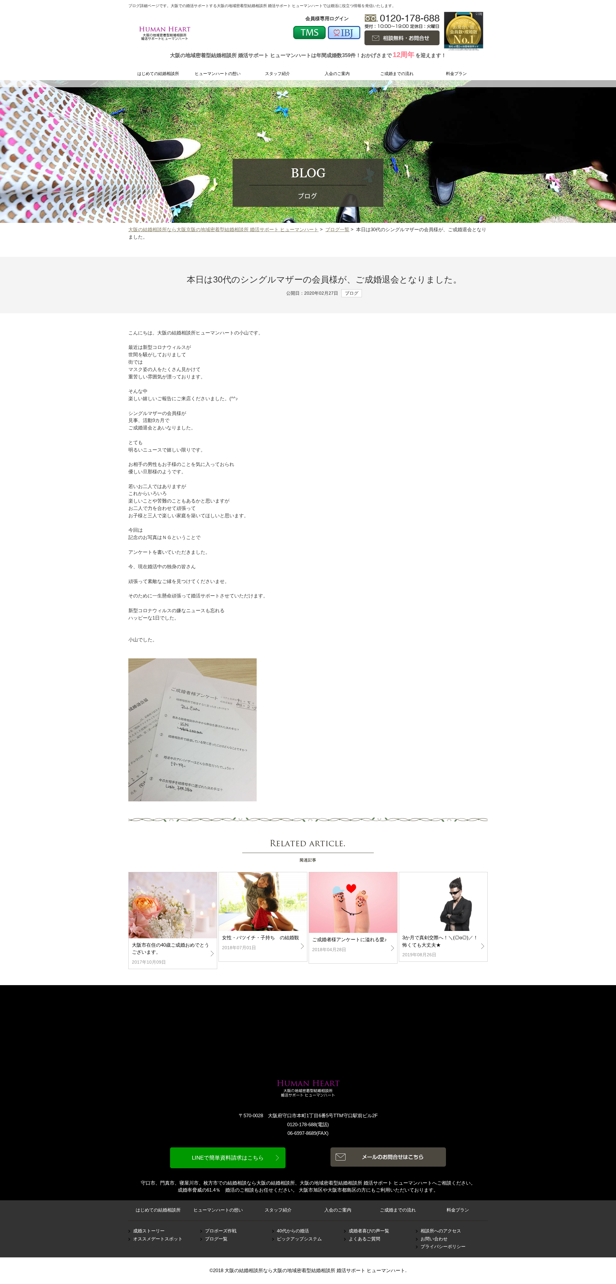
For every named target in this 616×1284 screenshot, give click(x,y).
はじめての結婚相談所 (158, 1210)
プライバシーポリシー (443, 1246)
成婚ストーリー (149, 1231)
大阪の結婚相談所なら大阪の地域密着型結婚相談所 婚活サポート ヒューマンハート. (315, 1270)
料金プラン (458, 1210)
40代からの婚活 (293, 1231)
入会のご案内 (337, 1210)
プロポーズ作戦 (220, 1231)
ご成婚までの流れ (398, 1210)
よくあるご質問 (364, 1239)
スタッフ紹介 (278, 1210)
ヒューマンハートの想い (218, 1210)
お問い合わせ (434, 1239)
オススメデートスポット (158, 1239)
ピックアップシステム (299, 1239)
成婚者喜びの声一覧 (369, 1231)
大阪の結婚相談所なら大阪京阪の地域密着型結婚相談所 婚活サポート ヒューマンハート (223, 229)
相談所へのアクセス (441, 1231)
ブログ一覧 (337, 229)
